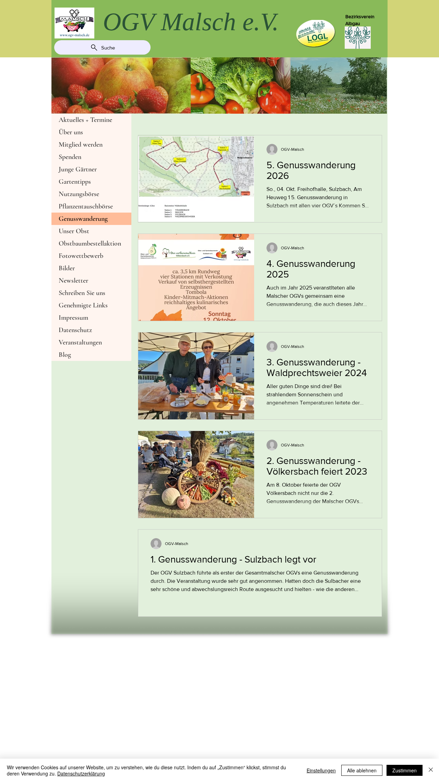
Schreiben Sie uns (82, 293)
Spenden (70, 157)
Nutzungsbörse (79, 194)
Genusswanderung (83, 219)
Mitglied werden (81, 144)
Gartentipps (75, 182)
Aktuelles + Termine (85, 120)
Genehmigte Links (83, 305)
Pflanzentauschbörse (86, 206)
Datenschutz (75, 330)
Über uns (71, 132)
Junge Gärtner (78, 169)
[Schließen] (431, 770)
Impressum (73, 318)
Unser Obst (74, 231)
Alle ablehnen (362, 770)
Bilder (67, 268)
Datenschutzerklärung (81, 773)
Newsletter (73, 280)
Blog (65, 355)
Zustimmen (404, 770)
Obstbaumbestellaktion (90, 243)
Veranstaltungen (80, 342)
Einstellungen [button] (321, 770)
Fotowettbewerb (81, 256)
